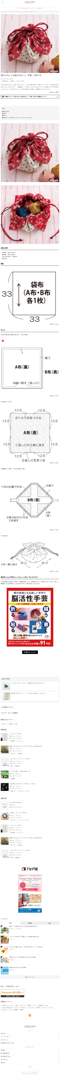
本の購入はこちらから (30, 652)
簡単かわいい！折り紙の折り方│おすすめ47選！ (23, 957)
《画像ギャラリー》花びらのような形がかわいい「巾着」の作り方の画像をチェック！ (30, 97)
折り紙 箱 (18, 928)
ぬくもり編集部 (13, 713)
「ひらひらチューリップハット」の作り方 (19, 758)
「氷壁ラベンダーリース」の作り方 (18, 812)
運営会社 (3, 1062)
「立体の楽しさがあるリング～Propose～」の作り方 (22, 783)
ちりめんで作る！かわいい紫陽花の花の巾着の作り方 (28, 683)
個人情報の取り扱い (6, 1056)
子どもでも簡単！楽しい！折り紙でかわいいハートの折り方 (26, 947)
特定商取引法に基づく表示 (7, 1043)
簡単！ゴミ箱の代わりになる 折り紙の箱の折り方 (23, 926)
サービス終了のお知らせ (15, 802)
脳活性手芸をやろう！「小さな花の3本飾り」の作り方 (28, 693)
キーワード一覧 (4, 1036)
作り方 (5, 115)
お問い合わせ (4, 1059)
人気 (49, 923)
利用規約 (3, 1050)
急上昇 (30, 923)
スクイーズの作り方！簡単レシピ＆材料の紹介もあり (24, 936)
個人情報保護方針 (5, 1053)
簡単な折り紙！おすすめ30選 (17, 967)
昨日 (10, 923)
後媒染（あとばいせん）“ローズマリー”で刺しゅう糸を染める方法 (25, 746)
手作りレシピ (19, 736)
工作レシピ (18, 815)
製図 (5, 113)
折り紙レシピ (12, 928)
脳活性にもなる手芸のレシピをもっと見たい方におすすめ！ (18, 117)
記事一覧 (3, 1033)
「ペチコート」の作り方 (15, 733)
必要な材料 (6, 111)
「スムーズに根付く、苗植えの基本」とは (19, 771)
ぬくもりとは (4, 1039)
